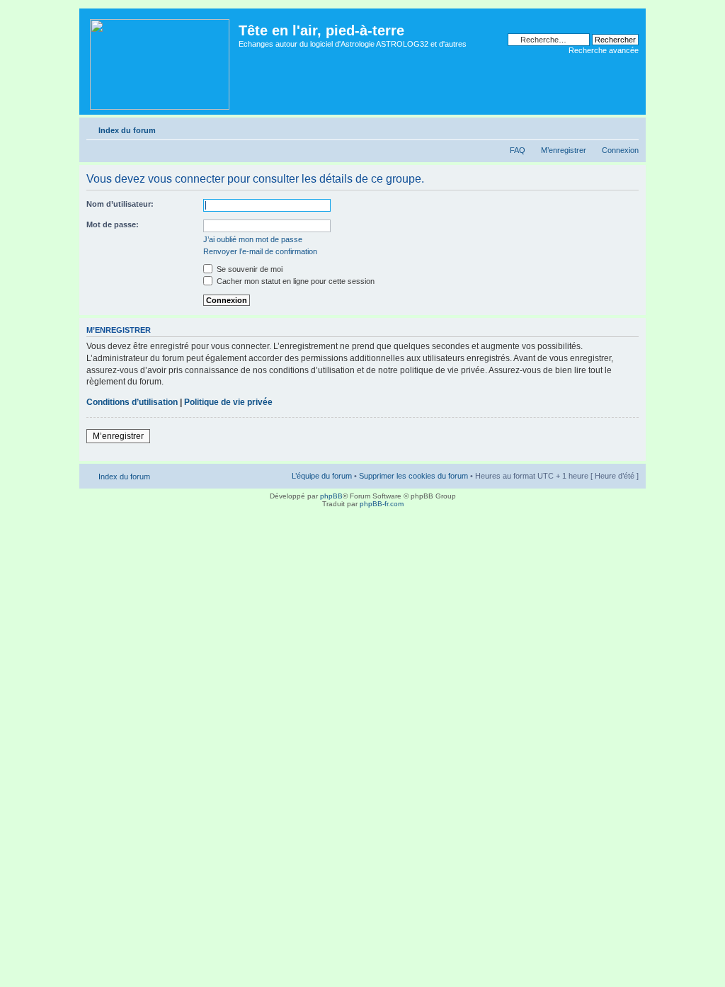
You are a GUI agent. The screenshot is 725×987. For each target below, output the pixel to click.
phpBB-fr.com (382, 504)
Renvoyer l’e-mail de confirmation (260, 251)
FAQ (517, 150)
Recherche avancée (604, 50)
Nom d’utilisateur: (120, 204)
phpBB (331, 496)
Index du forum (127, 130)
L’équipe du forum (322, 476)
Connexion (620, 150)
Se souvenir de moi (248, 269)
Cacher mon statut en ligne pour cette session (295, 281)
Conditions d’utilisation (132, 402)
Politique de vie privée (228, 402)
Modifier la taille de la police (628, 127)
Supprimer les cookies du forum (413, 476)
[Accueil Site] (161, 61)
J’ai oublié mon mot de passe (252, 239)
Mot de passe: (112, 224)
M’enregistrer (563, 150)
